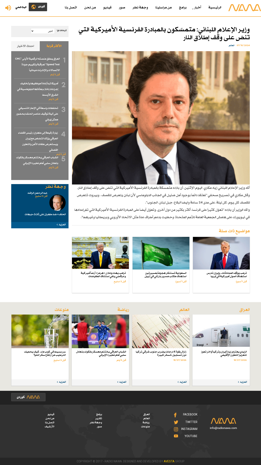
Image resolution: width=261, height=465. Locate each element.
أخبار (197, 8)
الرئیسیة (214, 8)
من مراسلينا (163, 8)
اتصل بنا (71, 8)
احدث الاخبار (25, 46)
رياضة (146, 422)
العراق (146, 414)
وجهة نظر (140, 8)
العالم (146, 418)
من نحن (90, 8)
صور (122, 8)
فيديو (107, 8)
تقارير (98, 418)
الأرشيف (49, 426)
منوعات (145, 426)
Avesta (169, 461)
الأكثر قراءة (54, 46)
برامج (183, 8)
